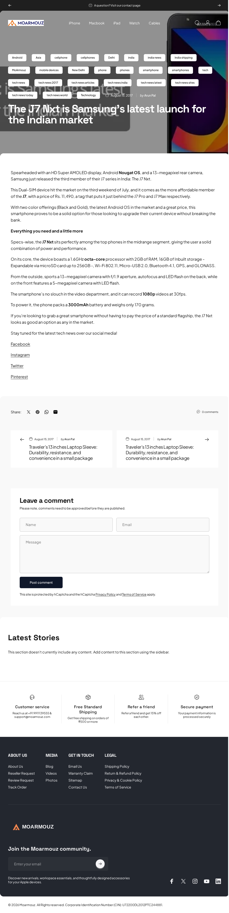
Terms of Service (134, 594)
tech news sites (185, 82)
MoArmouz (19, 70)
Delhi (111, 57)
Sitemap (75, 780)
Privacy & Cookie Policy (123, 780)
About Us (15, 766)
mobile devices (49, 70)
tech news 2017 (48, 82)
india (131, 57)
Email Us (75, 766)
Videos (51, 773)
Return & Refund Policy (123, 773)
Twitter (17, 365)
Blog (49, 766)
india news (154, 57)
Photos (51, 780)
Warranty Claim (80, 773)
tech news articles (83, 82)
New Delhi (78, 70)
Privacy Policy (105, 594)
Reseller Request (21, 773)
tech (205, 70)
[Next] (219, 5)
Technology (88, 95)
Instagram (20, 354)
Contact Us (77, 787)
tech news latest (151, 82)
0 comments (210, 412)
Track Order (17, 787)
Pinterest (19, 376)
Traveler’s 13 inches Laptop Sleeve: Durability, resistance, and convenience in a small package (63, 452)
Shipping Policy (117, 766)
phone (102, 70)
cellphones (88, 57)
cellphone (61, 57)
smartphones (180, 70)
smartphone (151, 70)
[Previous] (10, 5)
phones (124, 70)
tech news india (117, 82)
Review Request (21, 780)
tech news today (22, 95)
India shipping (184, 57)
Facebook (20, 344)
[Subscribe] (100, 863)
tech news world (57, 95)
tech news (18, 82)
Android (17, 57)
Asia (38, 57)
